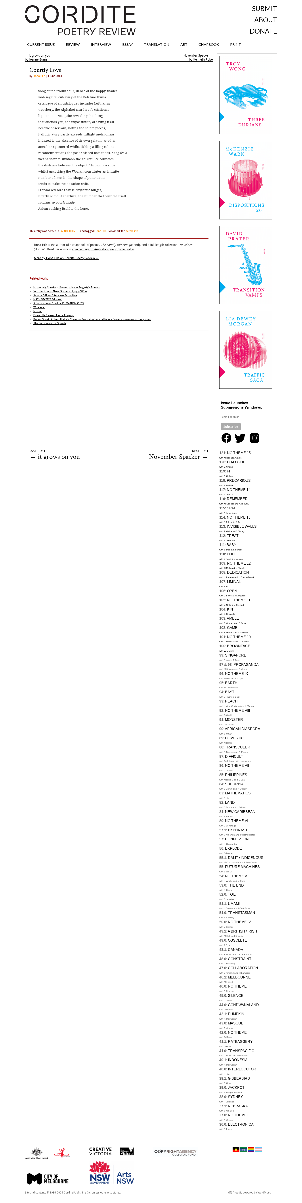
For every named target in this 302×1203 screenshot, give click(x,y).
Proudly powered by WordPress (252, 1192)
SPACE (233, 508)
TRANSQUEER (237, 747)
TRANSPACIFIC (241, 1051)
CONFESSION (237, 839)
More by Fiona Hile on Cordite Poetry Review (66, 258)
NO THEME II (238, 1032)
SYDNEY (235, 1097)
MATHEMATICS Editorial (47, 299)
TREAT (233, 536)
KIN (230, 609)
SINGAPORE (235, 655)
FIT (229, 471)
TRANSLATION (156, 44)
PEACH (231, 701)
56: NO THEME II (69, 231)
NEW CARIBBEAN (240, 812)
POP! (231, 554)
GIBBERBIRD (239, 1078)
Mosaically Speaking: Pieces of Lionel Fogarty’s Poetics (66, 287)
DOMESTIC (234, 738)
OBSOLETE (237, 940)
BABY (231, 545)
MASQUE (235, 1023)
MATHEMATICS (238, 793)
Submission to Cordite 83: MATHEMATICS (58, 303)
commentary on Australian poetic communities (103, 249)
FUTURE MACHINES (242, 867)
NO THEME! (238, 1115)
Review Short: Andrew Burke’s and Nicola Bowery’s (92, 319)
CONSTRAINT (239, 959)
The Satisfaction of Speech (49, 323)
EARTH (231, 683)
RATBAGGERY (240, 1041)
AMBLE (233, 618)
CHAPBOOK (209, 44)
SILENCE (235, 995)
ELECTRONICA (241, 1124)
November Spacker (196, 55)
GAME (232, 628)
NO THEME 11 (238, 600)
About (265, 20)
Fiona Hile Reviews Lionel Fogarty (53, 315)
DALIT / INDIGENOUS (245, 858)
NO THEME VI (236, 821)
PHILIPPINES (236, 775)
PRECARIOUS (239, 480)
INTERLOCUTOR (242, 1069)
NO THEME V (236, 876)
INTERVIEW (101, 44)
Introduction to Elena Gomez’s (60, 291)
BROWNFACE (238, 646)
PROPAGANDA (246, 664)
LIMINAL (234, 582)
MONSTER (234, 719)
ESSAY (127, 44)
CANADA (235, 950)
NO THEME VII (237, 765)
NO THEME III (239, 986)
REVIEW (73, 44)
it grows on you (39, 55)
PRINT (235, 44)
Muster (37, 311)
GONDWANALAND (243, 1005)
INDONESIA (238, 1060)
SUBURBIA (234, 784)
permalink (132, 231)
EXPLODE (233, 848)
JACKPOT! (236, 1087)
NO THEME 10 (239, 637)
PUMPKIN (236, 1014)
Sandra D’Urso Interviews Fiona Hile (55, 295)
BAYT (229, 692)
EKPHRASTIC (239, 830)
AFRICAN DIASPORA (242, 729)
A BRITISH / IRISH (242, 931)
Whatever (39, 307)
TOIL (232, 894)
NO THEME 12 (239, 563)
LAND (230, 802)
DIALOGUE (236, 462)
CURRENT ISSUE (41, 44)
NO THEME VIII (237, 710)
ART (183, 44)
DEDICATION (238, 572)
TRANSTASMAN (241, 913)
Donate (263, 31)
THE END (236, 885)
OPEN (232, 591)
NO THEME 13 (238, 517)
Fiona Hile (39, 76)
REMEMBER (237, 499)
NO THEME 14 (238, 490)
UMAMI (234, 904)
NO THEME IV (239, 922)
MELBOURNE (239, 977)
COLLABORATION (243, 968)
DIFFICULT (234, 756)
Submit (264, 8)
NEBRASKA (238, 1106)
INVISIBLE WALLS (242, 526)
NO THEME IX (236, 674)
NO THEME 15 (239, 453)
